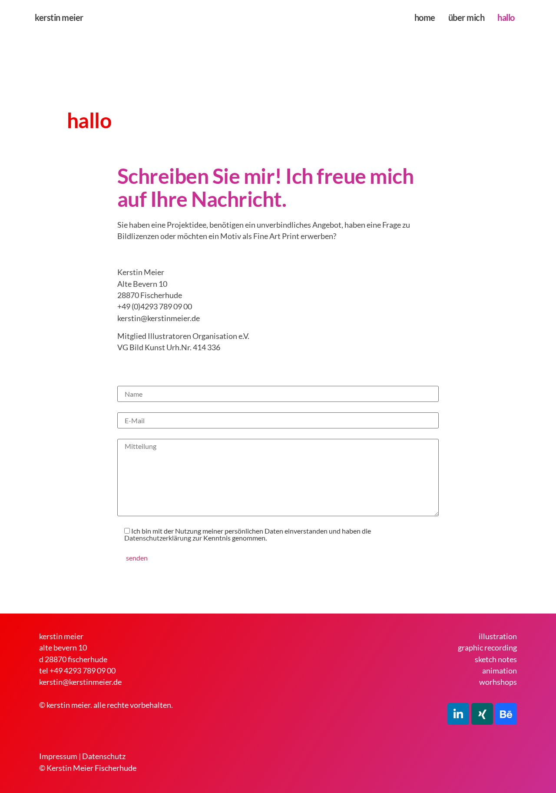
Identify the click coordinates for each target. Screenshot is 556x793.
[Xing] (482, 714)
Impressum (58, 756)
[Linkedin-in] (458, 714)
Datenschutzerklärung (157, 538)
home (424, 17)
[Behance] (506, 714)
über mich (466, 17)
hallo (506, 17)
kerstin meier (59, 17)
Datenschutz (104, 756)
